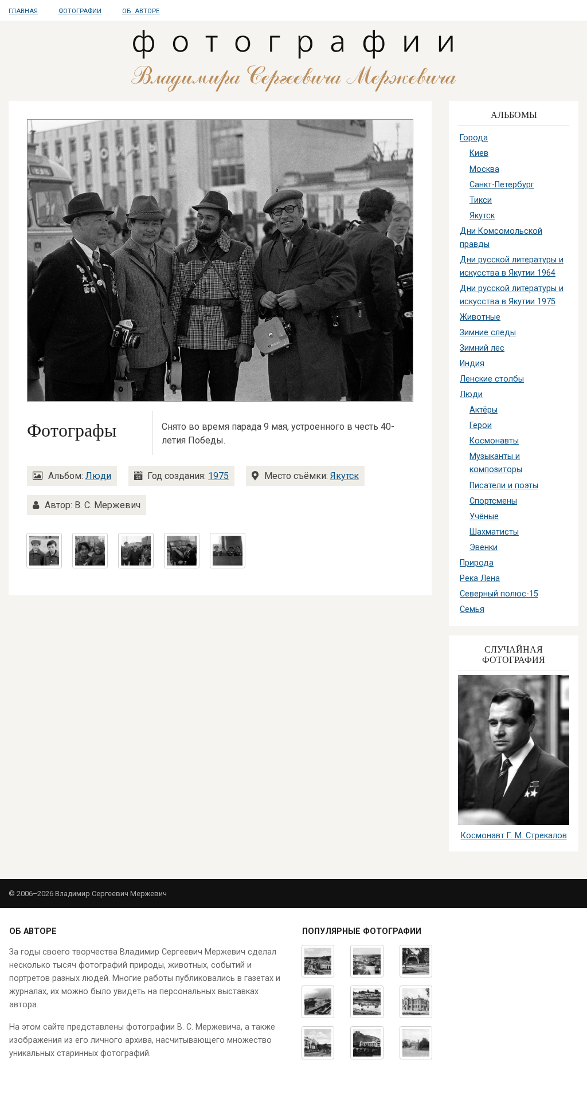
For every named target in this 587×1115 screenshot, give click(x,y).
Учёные (484, 516)
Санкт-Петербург (501, 185)
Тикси (480, 200)
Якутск (344, 475)
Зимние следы (488, 332)
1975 (218, 475)
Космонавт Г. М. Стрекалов (514, 836)
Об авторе (140, 11)
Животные (480, 317)
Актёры (483, 410)
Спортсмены (493, 501)
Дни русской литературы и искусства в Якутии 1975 (511, 295)
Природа (477, 563)
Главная (23, 11)
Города (474, 138)
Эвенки (483, 547)
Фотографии (79, 11)
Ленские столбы (492, 379)
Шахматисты (494, 532)
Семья (472, 609)
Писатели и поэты (503, 485)
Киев (478, 153)
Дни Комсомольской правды (501, 237)
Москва (484, 169)
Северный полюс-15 (499, 594)
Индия (472, 363)
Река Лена (480, 578)
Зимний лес (482, 348)
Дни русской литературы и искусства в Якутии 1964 (511, 266)
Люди (98, 475)
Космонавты (494, 441)
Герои (480, 425)
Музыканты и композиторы (495, 463)
